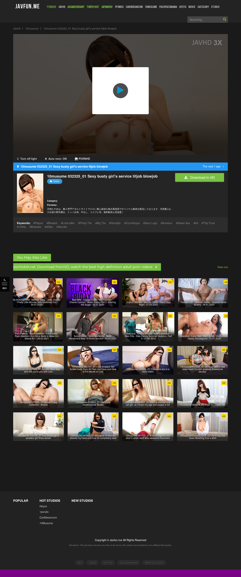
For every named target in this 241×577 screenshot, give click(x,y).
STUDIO (215, 7)
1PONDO (119, 7)
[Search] (224, 19)
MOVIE (191, 7)
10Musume (46, 523)
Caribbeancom (48, 517)
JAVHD (61, 7)
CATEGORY (203, 7)
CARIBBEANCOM (134, 7)
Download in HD (202, 177)
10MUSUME (151, 7)
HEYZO (182, 7)
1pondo (44, 512)
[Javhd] (27, 6)
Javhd (16, 28)
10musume (32, 28)
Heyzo (43, 506)
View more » (224, 267)
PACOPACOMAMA (168, 7)
